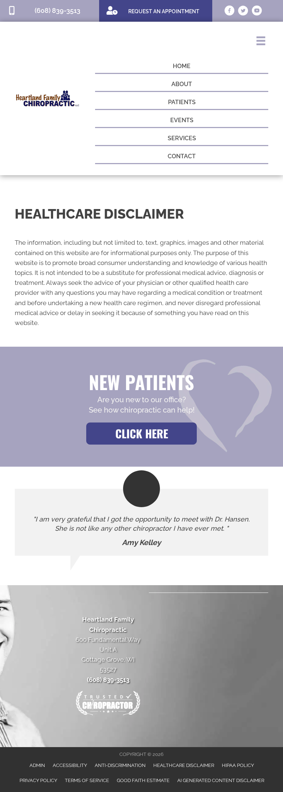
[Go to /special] (155, 10)
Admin (37, 765)
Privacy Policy (38, 780)
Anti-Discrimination (120, 765)
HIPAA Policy (238, 765)
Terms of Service (87, 780)
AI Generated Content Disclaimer (220, 780)
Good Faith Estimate (143, 780)
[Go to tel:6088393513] (49, 11)
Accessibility (70, 765)
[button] (141, 433)
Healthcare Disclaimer (183, 765)
